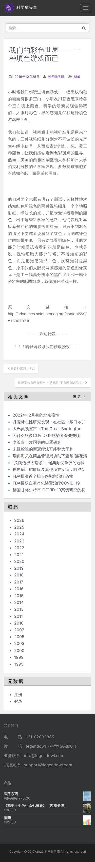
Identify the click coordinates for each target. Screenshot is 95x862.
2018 (19, 574)
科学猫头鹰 (56, 77)
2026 (19, 520)
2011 (18, 616)
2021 (19, 554)
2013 (19, 609)
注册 (18, 694)
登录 (18, 701)
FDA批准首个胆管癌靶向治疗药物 (43, 476)
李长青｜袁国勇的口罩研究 (37, 442)
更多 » (79, 396)
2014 (19, 602)
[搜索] (84, 27)
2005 (19, 636)
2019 (19, 568)
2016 (19, 588)
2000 (19, 650)
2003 (19, 643)
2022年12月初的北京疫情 (36, 415)
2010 (19, 623)
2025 (19, 527)
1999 (19, 657)
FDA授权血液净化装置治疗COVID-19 (46, 483)
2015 (19, 595)
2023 (19, 540)
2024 (19, 533)
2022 (19, 547)
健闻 (77, 77)
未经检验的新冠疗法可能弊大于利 (43, 449)
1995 (19, 664)
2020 (19, 561)
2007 (19, 629)
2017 (18, 581)
